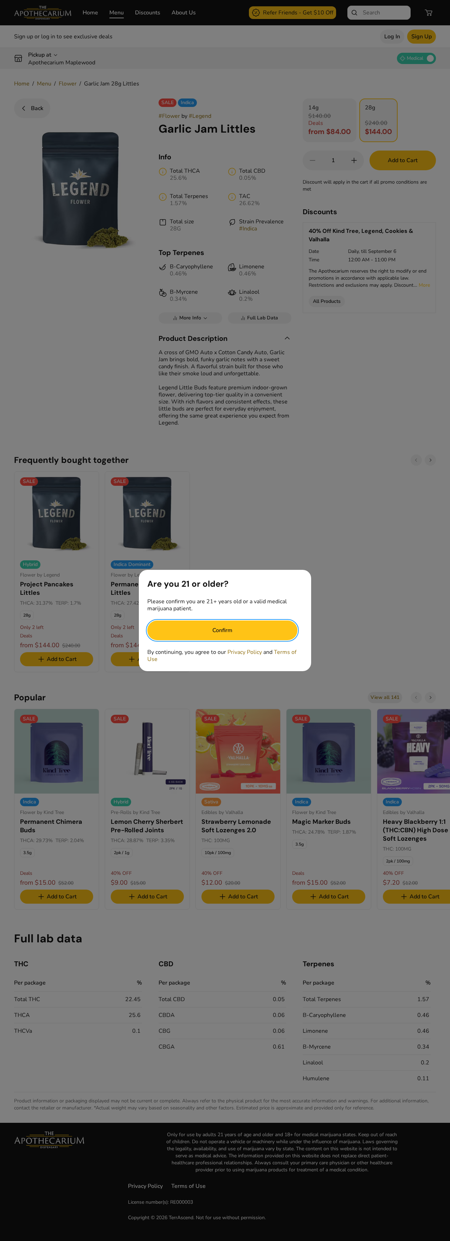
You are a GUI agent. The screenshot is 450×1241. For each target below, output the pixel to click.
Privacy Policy (244, 652)
